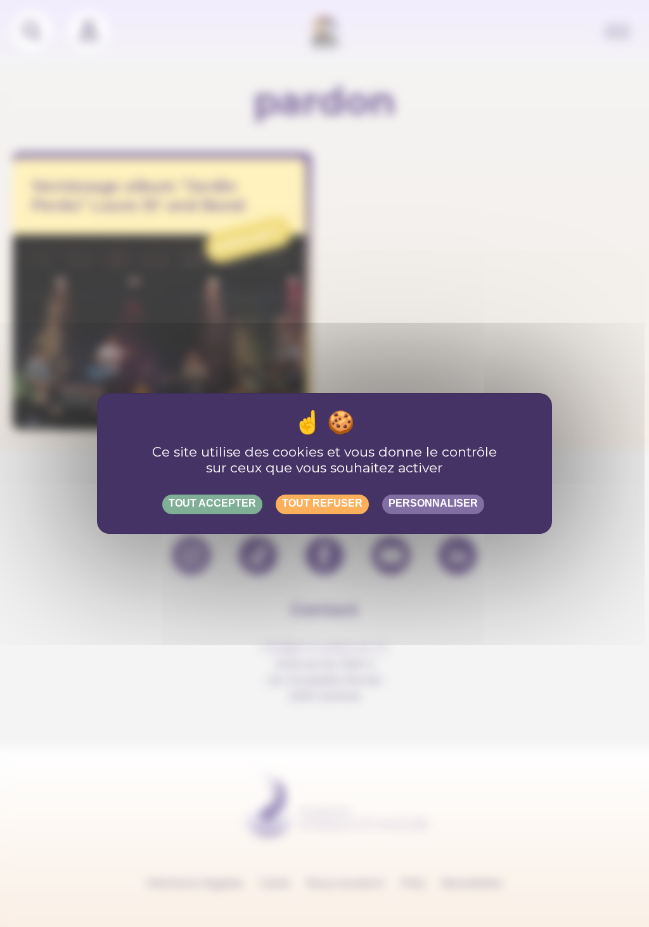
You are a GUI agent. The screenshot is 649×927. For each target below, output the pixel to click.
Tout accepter (212, 503)
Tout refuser (322, 503)
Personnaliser (433, 503)
